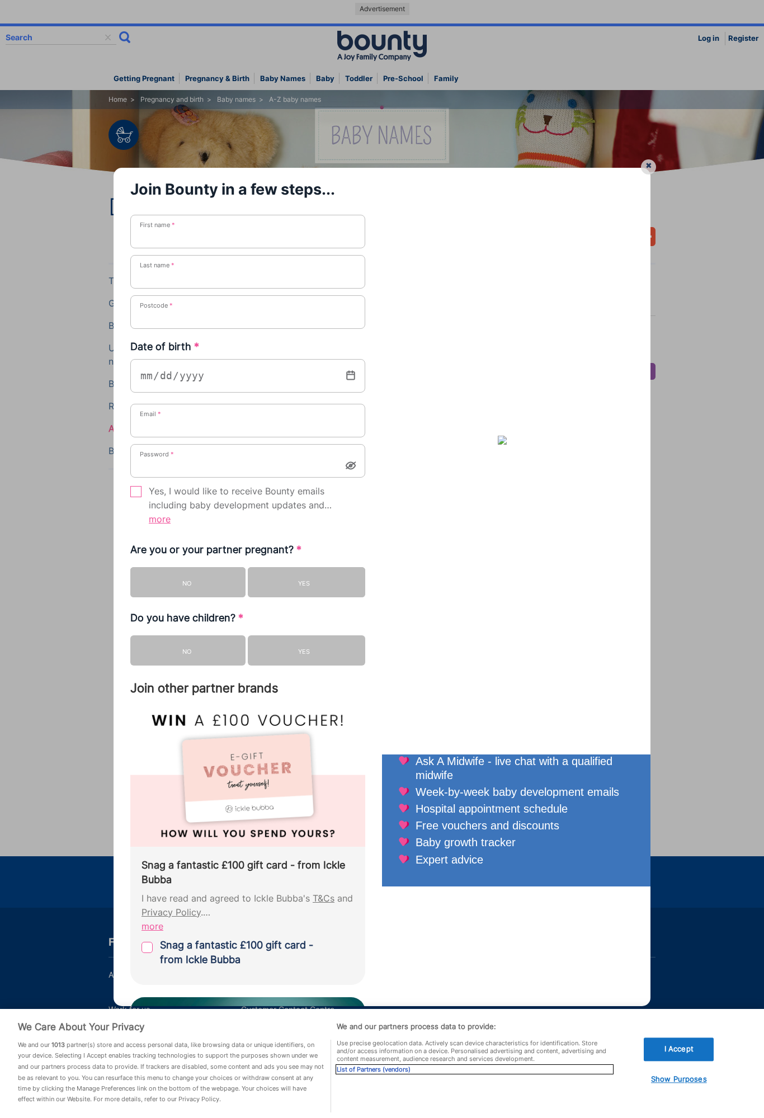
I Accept (679, 1049)
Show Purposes (679, 1078)
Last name (157, 265)
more (160, 519)
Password (157, 454)
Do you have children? (186, 618)
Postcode (156, 305)
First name (157, 225)
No (186, 583)
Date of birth (164, 346)
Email (150, 414)
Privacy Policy (171, 912)
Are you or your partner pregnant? (215, 549)
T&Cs (323, 898)
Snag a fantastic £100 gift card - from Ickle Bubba (236, 952)
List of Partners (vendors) (374, 1069)
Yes (304, 583)
